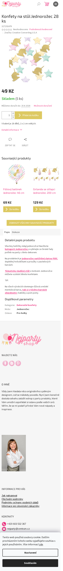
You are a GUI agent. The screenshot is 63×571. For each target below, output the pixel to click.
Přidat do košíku (30, 115)
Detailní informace (10, 130)
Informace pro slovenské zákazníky (20, 506)
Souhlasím (30, 563)
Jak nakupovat (9, 495)
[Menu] (55, 4)
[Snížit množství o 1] (13, 117)
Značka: (20, 32)
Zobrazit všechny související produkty (31, 222)
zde (41, 544)
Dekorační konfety (27, 305)
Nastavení (30, 552)
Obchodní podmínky (12, 499)
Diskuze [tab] (16, 232)
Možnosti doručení (43, 105)
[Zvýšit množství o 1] (13, 113)
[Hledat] (39, 4)
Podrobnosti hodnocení (40, 29)
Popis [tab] (7, 232)
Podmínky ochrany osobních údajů (20, 502)
